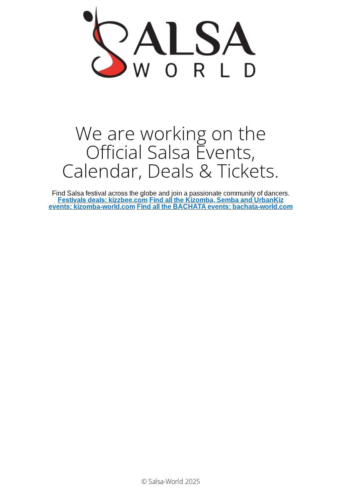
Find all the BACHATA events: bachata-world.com (215, 206)
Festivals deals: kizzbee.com (103, 199)
